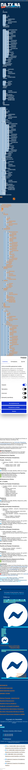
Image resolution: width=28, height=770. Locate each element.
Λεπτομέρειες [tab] (14, 361)
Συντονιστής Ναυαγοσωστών (13, 41)
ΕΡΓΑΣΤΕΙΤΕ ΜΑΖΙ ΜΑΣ (6, 688)
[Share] (1, 768)
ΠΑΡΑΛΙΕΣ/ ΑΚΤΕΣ (10, 70)
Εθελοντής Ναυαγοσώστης (12, 46)
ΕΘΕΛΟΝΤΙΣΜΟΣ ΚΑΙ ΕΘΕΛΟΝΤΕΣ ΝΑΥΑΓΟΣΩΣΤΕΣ (11, 94)
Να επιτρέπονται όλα (14, 403)
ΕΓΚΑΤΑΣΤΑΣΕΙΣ (12, 21)
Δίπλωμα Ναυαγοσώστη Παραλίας (12, 32)
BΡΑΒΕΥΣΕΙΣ (11, 99)
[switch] (24, 389)
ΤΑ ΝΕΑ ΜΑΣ (4, 102)
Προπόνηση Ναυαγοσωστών (12, 56)
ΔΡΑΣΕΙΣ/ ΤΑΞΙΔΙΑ (5, 87)
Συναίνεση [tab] (5, 361)
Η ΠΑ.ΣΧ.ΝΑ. (5, 11)
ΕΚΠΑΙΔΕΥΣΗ (6, 26)
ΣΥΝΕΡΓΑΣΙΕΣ (11, 77)
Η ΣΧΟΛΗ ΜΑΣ (7, 16)
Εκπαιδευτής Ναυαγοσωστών (13, 43)
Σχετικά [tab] (23, 361)
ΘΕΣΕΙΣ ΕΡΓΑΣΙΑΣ (8, 84)
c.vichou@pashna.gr (14, 569)
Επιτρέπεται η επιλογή (14, 407)
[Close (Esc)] (0, 768)
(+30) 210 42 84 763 (12, 575)
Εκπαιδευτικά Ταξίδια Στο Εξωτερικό (13, 50)
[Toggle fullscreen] (3, 768)
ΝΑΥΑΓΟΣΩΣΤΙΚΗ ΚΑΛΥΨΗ (7, 65)
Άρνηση (14, 411)
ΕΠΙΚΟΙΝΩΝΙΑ (6, 104)
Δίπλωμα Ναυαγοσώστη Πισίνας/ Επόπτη (12, 37)
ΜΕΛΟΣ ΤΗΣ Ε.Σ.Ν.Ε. (8, 24)
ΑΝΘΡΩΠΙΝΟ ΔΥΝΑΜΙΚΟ (10, 20)
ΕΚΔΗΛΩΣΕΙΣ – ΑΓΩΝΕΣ (10, 74)
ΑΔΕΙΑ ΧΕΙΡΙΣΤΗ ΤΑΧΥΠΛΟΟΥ (8, 62)
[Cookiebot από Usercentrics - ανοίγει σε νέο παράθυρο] (20, 358)
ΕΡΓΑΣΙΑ (5, 78)
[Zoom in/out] (4, 768)
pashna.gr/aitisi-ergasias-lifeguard (19, 566)
